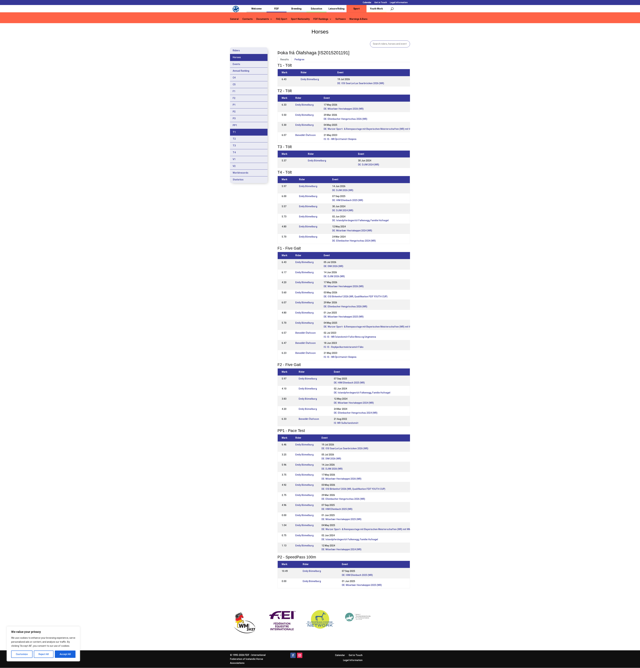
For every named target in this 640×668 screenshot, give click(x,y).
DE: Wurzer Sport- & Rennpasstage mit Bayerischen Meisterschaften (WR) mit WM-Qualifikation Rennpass (381, 129)
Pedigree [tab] (299, 59)
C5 (234, 84)
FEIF (276, 8)
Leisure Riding (336, 8)
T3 (234, 145)
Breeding (296, 8)
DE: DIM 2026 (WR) (333, 266)
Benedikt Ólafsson (305, 135)
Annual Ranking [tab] (241, 70)
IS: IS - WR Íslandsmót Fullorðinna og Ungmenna (350, 336)
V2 (234, 166)
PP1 (235, 125)
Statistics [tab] (238, 179)
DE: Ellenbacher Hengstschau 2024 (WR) (354, 240)
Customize (22, 654)
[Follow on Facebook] (293, 655)
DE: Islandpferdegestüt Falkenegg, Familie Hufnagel (360, 220)
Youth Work (376, 8)
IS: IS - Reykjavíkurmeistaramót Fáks (344, 347)
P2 (234, 111)
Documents (262, 19)
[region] (43, 643)
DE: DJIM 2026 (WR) (342, 190)
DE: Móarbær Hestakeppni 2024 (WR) (352, 230)
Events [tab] (236, 64)
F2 (234, 98)
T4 (234, 152)
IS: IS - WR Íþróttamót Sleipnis (340, 139)
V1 (234, 159)
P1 (234, 104)
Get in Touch (380, 2)
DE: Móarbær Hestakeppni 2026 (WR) (344, 108)
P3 (234, 118)
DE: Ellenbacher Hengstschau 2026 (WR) (345, 119)
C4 (234, 77)
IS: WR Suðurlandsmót (346, 423)
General (234, 19)
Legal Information (399, 2)
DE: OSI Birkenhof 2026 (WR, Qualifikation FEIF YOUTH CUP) (356, 296)
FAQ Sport (281, 19)
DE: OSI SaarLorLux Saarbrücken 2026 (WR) (360, 83)
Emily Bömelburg (310, 79)
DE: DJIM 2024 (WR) (368, 164)
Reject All (43, 654)
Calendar (367, 2)
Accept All (65, 654)
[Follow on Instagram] (299, 655)
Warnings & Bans (358, 19)
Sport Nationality (300, 19)
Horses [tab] (237, 57)
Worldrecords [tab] (240, 172)
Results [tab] (284, 59)
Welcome (256, 8)
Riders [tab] (236, 50)
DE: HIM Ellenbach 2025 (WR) (347, 200)
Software (340, 19)
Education (316, 8)
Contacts (247, 19)
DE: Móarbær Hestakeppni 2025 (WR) (344, 316)
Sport (356, 8)
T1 (234, 132)
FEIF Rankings (320, 19)
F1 (234, 91)
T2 (234, 138)
